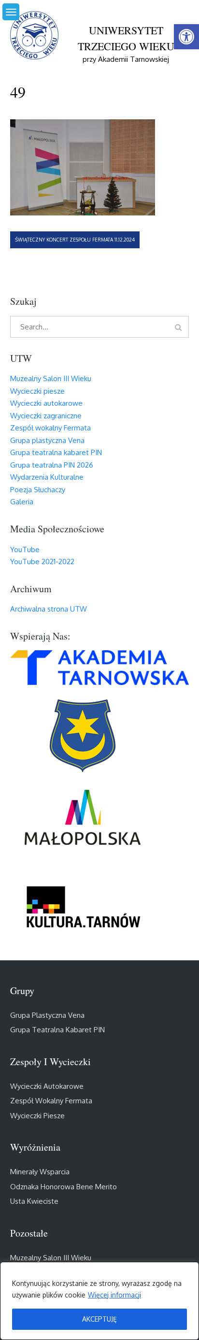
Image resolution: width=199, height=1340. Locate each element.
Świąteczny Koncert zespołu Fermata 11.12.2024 (75, 239)
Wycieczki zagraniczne (46, 415)
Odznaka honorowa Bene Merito (63, 1186)
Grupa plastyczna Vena (47, 440)
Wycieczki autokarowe (46, 403)
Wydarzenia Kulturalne (47, 477)
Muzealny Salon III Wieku (50, 378)
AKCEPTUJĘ (99, 1319)
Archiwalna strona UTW (48, 608)
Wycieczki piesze (37, 391)
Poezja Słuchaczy (37, 489)
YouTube (25, 549)
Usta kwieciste (34, 1201)
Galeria (21, 501)
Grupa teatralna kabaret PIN (56, 452)
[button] (186, 36)
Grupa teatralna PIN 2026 (51, 465)
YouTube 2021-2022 (42, 561)
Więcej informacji (114, 1295)
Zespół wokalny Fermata (50, 427)
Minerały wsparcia (40, 1171)
